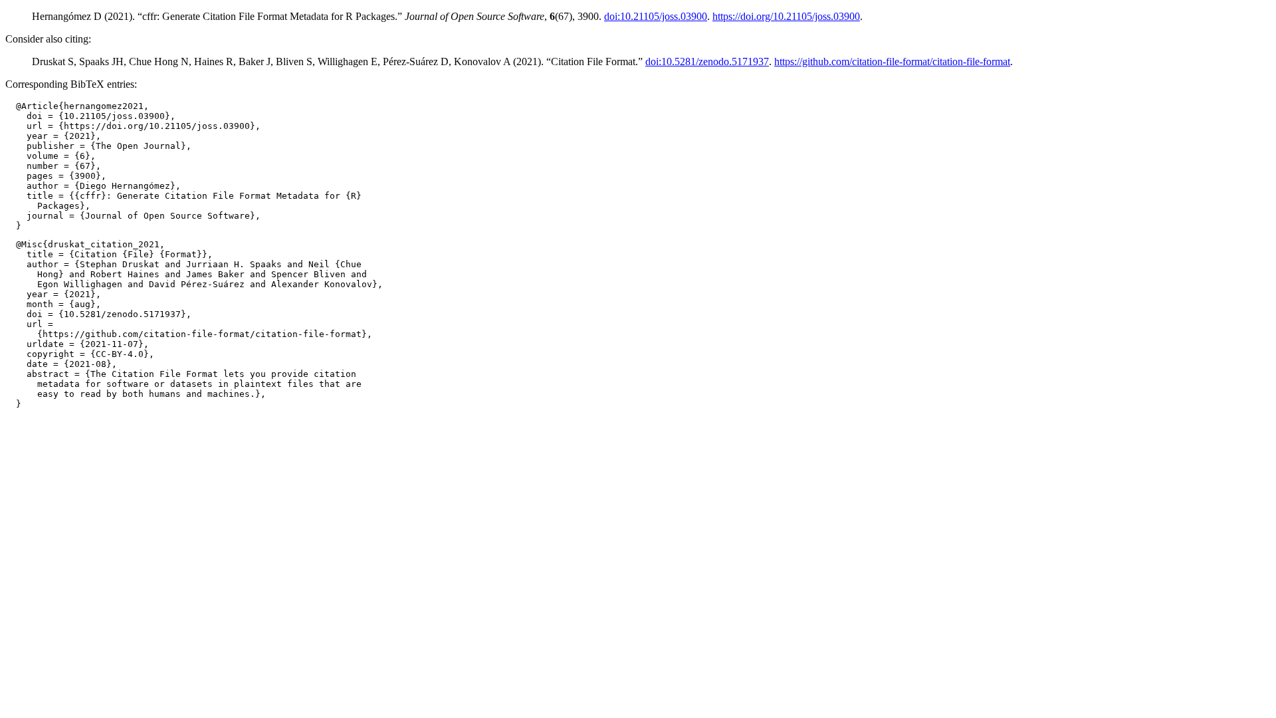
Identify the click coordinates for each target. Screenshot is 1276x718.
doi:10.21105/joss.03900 (655, 16)
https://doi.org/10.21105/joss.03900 (786, 16)
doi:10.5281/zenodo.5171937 (707, 61)
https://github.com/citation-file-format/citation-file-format (892, 61)
